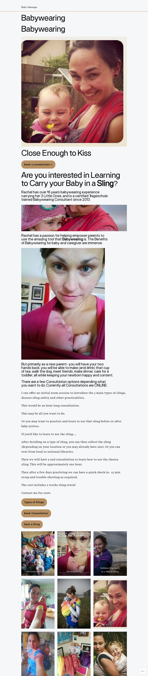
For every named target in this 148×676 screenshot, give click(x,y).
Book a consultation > (38, 164)
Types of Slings (34, 502)
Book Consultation (36, 513)
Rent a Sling (32, 524)
